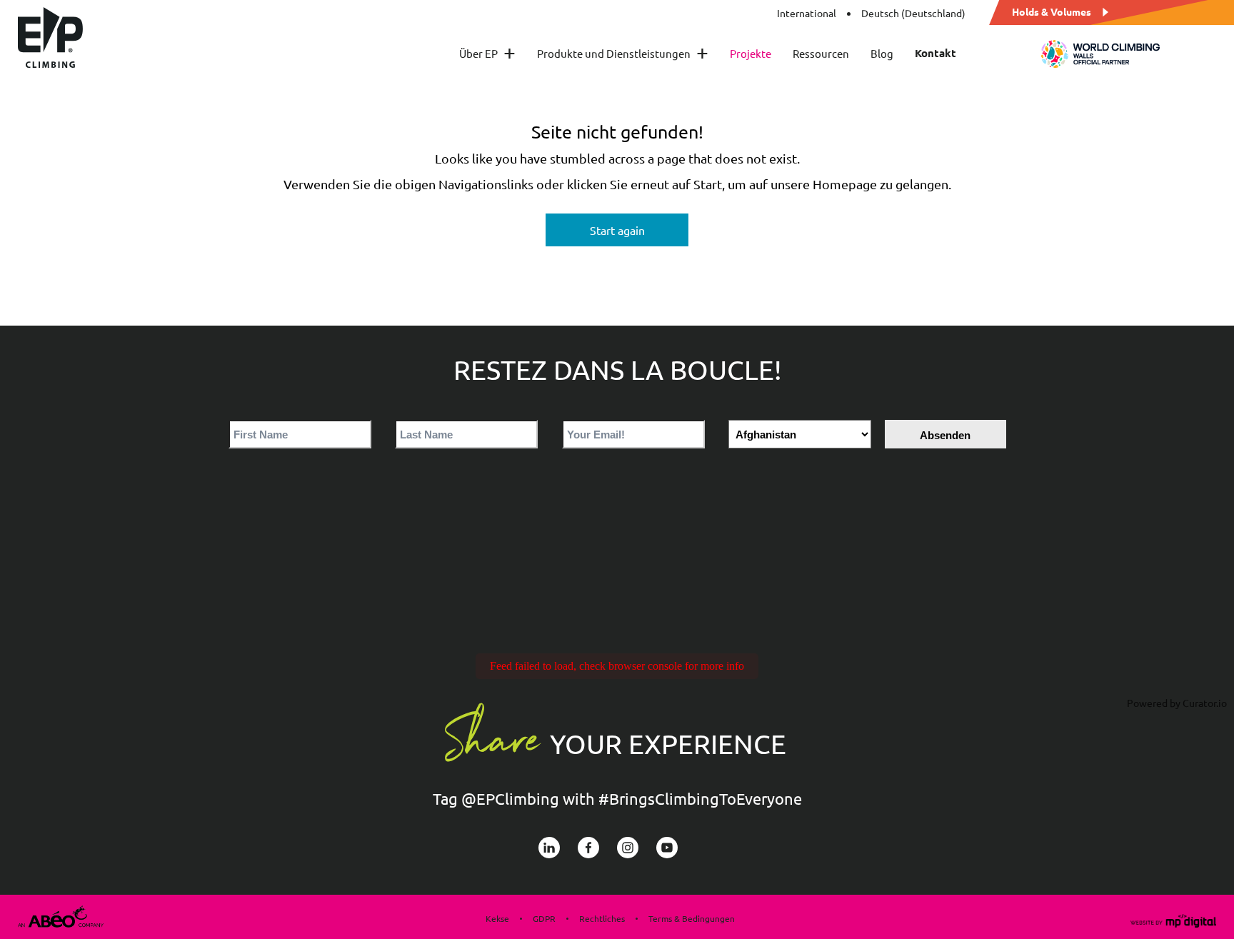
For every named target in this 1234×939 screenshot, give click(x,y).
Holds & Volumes (1051, 10)
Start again (617, 230)
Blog (882, 53)
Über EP (487, 53)
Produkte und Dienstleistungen (622, 53)
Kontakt (935, 53)
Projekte (750, 53)
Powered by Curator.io (1177, 703)
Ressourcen (821, 53)
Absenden (945, 435)
